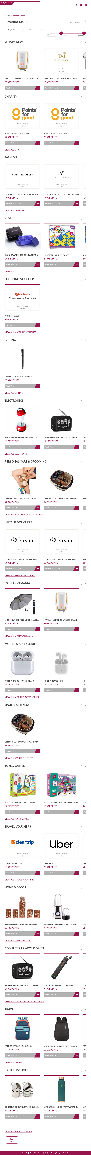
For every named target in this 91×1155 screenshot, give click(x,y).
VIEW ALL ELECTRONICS (17, 453)
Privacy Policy (55, 1153)
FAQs (46, 1153)
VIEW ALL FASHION (14, 210)
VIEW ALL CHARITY (14, 149)
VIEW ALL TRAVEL (13, 1062)
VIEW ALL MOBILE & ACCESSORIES (22, 697)
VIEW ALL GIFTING (14, 393)
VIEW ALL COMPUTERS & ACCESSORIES (24, 1001)
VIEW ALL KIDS (12, 271)
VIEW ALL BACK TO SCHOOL (18, 1131)
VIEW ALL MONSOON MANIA (19, 636)
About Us (24, 1153)
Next (85, 42)
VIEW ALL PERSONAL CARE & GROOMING (25, 514)
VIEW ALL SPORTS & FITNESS (19, 758)
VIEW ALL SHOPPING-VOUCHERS (21, 332)
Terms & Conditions (36, 1153)
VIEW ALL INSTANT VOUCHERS (20, 575)
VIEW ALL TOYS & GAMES (17, 819)
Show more (12, 1140)
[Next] (85, 42)
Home (7, 15)
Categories (11, 29)
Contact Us (66, 1153)
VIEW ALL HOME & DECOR (18, 940)
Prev (81, 42)
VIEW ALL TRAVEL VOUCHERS (19, 879)
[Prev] (81, 42)
